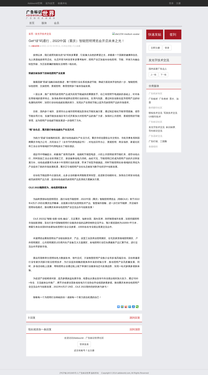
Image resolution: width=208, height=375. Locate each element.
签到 (173, 34)
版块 (44, 23)
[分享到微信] (137, 306)
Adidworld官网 (35, 3)
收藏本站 (62, 3)
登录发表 (84, 344)
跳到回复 (135, 317)
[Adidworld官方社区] (40, 14)
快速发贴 (154, 34)
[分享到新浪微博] (126, 306)
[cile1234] (126, 34)
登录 (171, 3)
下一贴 (163, 75)
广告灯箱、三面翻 (158, 141)
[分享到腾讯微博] (129, 306)
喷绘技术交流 (155, 113)
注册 (178, 3)
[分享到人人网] (133, 306)
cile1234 (35, 46)
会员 (56, 23)
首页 (31, 23)
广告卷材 (163, 98)
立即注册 (155, 48)
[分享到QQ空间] (122, 306)
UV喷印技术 (155, 116)
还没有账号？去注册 (84, 350)
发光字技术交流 (43, 34)
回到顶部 (135, 329)
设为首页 (50, 3)
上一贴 (153, 75)
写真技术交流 (170, 113)
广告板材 (153, 98)
